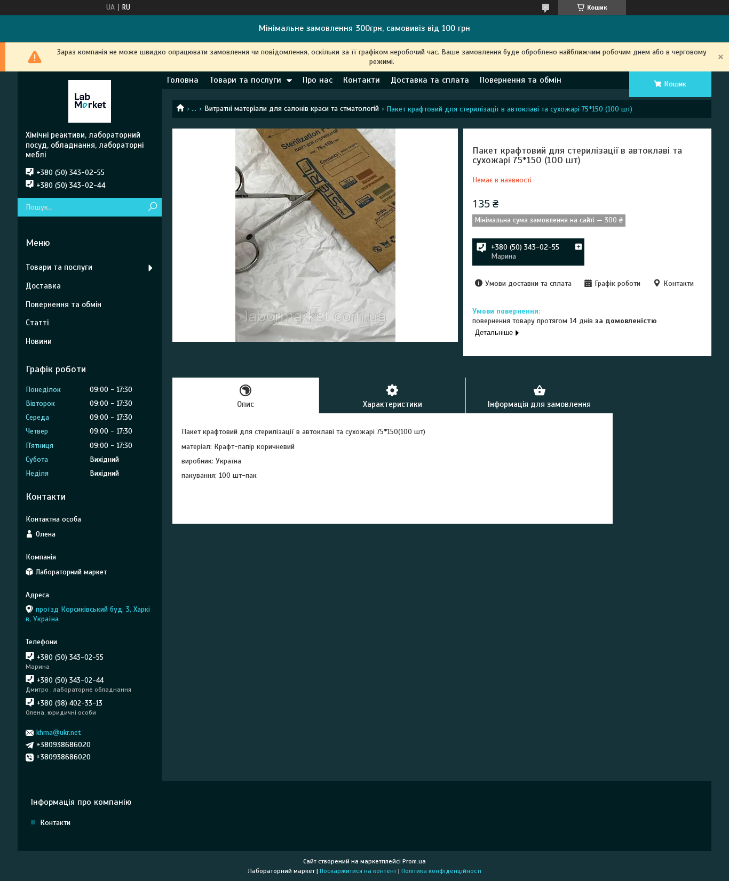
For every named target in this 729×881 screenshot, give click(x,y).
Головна (183, 80)
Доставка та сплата (430, 80)
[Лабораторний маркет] (90, 100)
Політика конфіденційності (441, 871)
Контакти (361, 80)
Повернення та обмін (520, 80)
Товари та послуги (245, 80)
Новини (39, 341)
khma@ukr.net (58, 732)
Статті (37, 322)
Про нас (317, 80)
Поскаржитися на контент (358, 871)
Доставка (43, 286)
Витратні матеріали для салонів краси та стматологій (291, 108)
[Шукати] (152, 207)
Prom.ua (414, 861)
